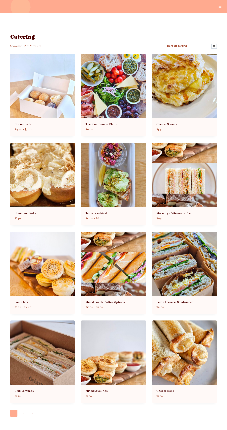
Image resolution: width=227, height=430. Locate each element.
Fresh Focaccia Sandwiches (174, 302)
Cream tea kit (23, 124)
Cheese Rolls (165, 390)
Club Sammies (24, 390)
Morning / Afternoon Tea (173, 213)
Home (13, 28)
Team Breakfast (96, 213)
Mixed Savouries (96, 390)
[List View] (214, 46)
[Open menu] (220, 6)
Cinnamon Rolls (25, 213)
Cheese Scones (166, 124)
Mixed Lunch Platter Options (105, 302)
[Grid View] (207, 46)
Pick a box (21, 302)
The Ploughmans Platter (102, 124)
